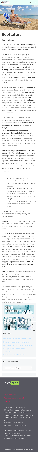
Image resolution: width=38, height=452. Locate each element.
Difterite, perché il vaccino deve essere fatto (18, 345)
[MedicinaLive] (5, 2)
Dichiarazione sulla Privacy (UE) (14, 398)
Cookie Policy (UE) (10, 394)
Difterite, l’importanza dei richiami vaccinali (17, 339)
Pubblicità (7, 401)
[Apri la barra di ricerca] (30, 2)
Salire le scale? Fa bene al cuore (14, 354)
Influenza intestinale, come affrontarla (16, 342)
